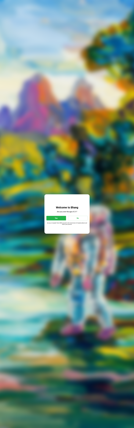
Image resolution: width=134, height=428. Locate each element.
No (78, 218)
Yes (56, 218)
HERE (60, 223)
